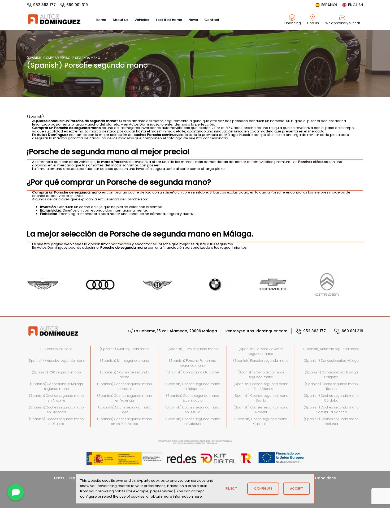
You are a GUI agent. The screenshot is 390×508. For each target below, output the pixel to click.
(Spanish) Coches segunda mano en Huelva (192, 409)
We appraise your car (342, 23)
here (198, 496)
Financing (292, 23)
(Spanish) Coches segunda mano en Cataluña (192, 421)
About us (120, 19)
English (355, 4)
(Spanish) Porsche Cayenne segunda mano (261, 351)
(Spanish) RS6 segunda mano (56, 372)
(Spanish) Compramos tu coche (192, 372)
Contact (211, 19)
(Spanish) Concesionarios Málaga (331, 360)
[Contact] (15, 492)
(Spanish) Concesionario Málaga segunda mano (56, 386)
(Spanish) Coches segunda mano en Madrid (124, 386)
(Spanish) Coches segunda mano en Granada (56, 409)
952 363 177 (44, 4)
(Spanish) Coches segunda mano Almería (260, 409)
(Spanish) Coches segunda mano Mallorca (331, 421)
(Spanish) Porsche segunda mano (261, 360)
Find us (313, 23)
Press (59, 478)
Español (329, 4)
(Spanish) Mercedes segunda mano (56, 360)
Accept (296, 488)
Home (101, 19)
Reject (231, 488)
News (193, 19)
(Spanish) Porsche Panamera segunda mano (192, 363)
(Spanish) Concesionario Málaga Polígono (331, 374)
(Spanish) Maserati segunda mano (331, 349)
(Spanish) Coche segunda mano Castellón (260, 421)
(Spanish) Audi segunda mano (125, 349)
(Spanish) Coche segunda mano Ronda (331, 386)
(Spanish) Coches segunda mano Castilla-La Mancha (331, 409)
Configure (263, 488)
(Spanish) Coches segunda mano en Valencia (124, 398)
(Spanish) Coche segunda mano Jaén (124, 409)
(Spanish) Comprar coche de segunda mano (260, 374)
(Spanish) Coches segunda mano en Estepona (192, 386)
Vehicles (142, 19)
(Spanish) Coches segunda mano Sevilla (260, 398)
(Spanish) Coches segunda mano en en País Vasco (124, 421)
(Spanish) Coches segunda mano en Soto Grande (260, 386)
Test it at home (168, 19)
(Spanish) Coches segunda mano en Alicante (56, 398)
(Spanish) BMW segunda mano (192, 349)
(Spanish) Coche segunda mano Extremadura (192, 398)
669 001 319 (77, 4)
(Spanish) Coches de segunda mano (124, 374)
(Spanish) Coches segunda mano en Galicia (56, 421)
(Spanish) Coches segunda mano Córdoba (331, 398)
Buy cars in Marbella (56, 349)
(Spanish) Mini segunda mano (124, 360)
